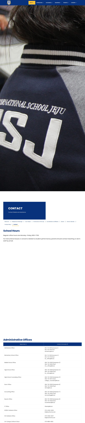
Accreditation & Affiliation (52, 221)
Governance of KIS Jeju (38, 221)
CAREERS (73, 2)
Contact (15, 224)
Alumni (62, 221)
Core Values (28, 221)
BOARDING (57, 2)
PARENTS (65, 2)
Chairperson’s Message (17, 221)
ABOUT (31, 2)
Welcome (7, 221)
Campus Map (8, 224)
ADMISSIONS (39, 2)
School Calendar (70, 221)
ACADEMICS (49, 2)
